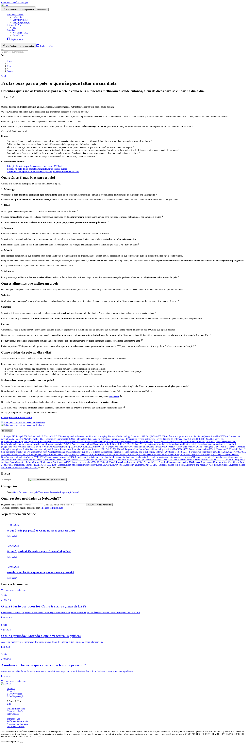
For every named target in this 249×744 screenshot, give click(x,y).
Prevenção (55, 492)
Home (10, 61)
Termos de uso (13, 719)
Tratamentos (44, 492)
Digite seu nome (8, 504)
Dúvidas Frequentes (16, 708)
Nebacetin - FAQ (20, 33)
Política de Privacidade (52, 508)
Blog (15, 27)
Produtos (11, 688)
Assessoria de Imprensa (17, 724)
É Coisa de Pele (14, 25)
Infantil (75, 492)
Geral (15, 492)
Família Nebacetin (15, 14)
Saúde (10, 71)
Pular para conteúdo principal (14, 2)
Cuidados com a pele (28, 492)
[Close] (2, 49)
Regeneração (66, 492)
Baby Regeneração (21, 22)
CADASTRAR (99, 505)
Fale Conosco (19, 35)
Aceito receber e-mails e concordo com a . (33, 508)
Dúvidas (11, 30)
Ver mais (13, 590)
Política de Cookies (15, 726)
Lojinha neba (15, 39)
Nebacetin (17, 17)
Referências (7, 431)
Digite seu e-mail (51, 504)
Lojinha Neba (44, 46)
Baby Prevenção (20, 20)
